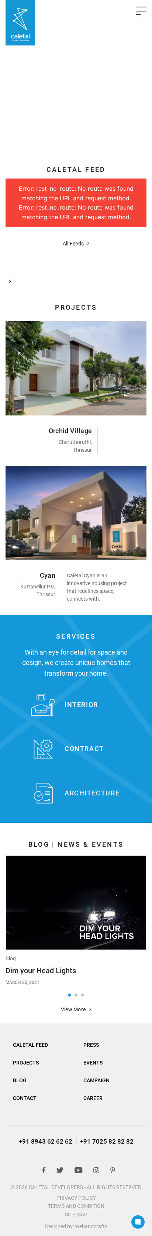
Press (91, 1045)
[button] (76, 137)
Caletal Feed (30, 1045)
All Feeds (73, 243)
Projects (26, 1063)
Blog (11, 958)
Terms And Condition (76, 1206)
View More (73, 1009)
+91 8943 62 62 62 (45, 1141)
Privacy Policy (76, 1198)
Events (93, 1063)
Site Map (76, 1215)
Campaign (96, 1080)
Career (93, 1098)
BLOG (20, 1080)
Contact (25, 1098)
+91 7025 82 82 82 (107, 1141)
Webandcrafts (91, 1226)
